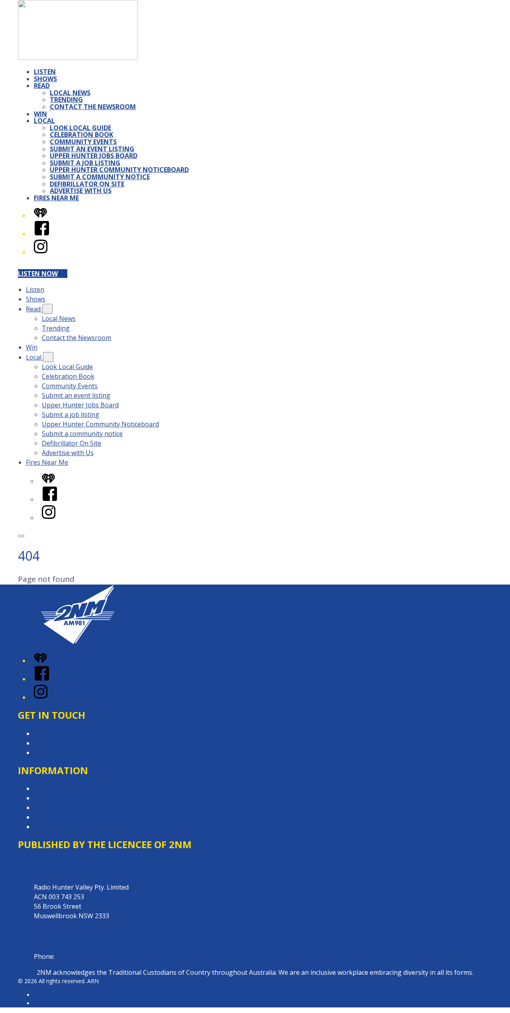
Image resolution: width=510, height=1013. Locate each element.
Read (42, 85)
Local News (70, 92)
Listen (45, 71)
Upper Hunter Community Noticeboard (119, 169)
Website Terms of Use (67, 817)
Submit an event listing (92, 149)
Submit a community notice (100, 176)
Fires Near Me (56, 198)
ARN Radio (48, 995)
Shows (45, 78)
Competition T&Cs (61, 798)
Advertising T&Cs (59, 807)
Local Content (54, 826)
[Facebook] (42, 233)
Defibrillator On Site (87, 184)
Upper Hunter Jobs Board (93, 155)
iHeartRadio (49, 1003)
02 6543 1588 (75, 956)
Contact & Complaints (66, 733)
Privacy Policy (54, 788)
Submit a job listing (85, 162)
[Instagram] (40, 252)
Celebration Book (81, 134)
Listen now (38, 273)
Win (40, 114)
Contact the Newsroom (93, 106)
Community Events (83, 141)
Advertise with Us (81, 190)
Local (44, 120)
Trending (66, 99)
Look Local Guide (80, 127)
